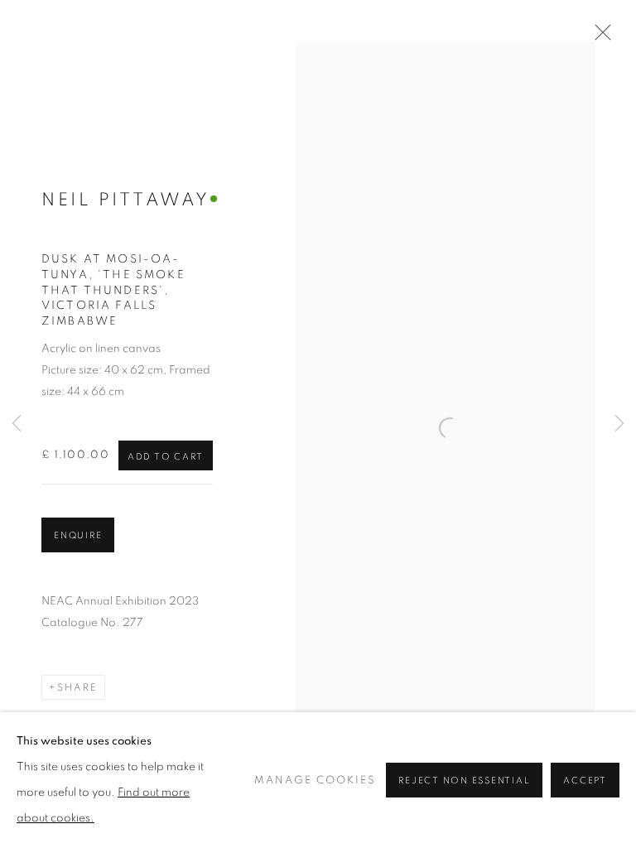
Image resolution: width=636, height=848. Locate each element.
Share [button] (77, 687)
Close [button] (598, 37)
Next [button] (619, 424)
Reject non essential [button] (464, 780)
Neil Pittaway (125, 199)
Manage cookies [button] (315, 780)
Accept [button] (585, 780)
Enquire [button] (78, 535)
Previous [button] (16, 424)
